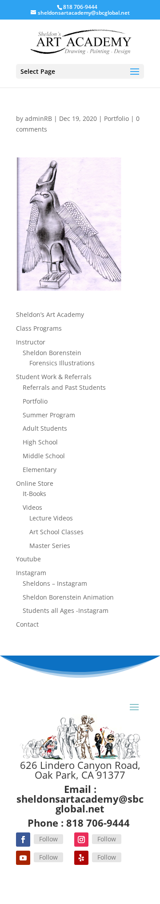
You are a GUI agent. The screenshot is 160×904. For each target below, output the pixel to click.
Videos (32, 507)
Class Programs (39, 328)
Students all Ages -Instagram (65, 610)
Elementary (39, 469)
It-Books (34, 493)
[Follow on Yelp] (81, 858)
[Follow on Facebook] (23, 839)
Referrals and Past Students (64, 387)
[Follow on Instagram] (81, 839)
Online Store (34, 483)
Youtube (28, 559)
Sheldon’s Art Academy (50, 314)
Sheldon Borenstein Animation (68, 597)
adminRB (38, 118)
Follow (48, 839)
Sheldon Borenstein (52, 352)
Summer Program (49, 415)
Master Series (49, 545)
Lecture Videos (51, 518)
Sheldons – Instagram (55, 583)
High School (40, 442)
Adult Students (45, 428)
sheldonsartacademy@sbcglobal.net (80, 803)
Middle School (44, 456)
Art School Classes (56, 532)
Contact (27, 624)
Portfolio (116, 118)
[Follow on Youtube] (23, 858)
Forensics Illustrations (62, 363)
